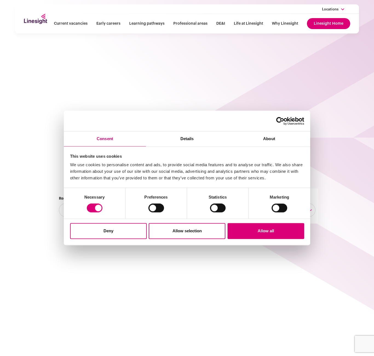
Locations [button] (330, 9)
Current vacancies (71, 24)
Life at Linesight (248, 24)
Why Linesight (285, 24)
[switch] (156, 208)
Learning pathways (147, 24)
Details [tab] (187, 138)
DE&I (220, 24)
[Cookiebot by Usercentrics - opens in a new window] (280, 121)
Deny (108, 230)
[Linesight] (35, 19)
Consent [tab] (105, 138)
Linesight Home (328, 24)
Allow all (266, 230)
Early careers (108, 24)
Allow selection (187, 230)
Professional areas (190, 24)
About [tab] (269, 138)
